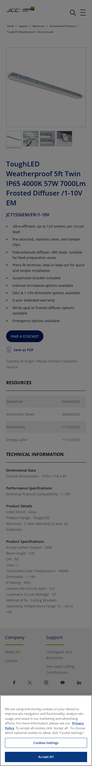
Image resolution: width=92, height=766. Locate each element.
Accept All (45, 756)
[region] (46, 730)
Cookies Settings (45, 743)
